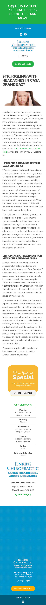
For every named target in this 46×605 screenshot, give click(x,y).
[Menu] (23, 601)
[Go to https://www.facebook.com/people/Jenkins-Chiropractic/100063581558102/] (21, 34)
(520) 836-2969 (23, 494)
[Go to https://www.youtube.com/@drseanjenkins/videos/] (25, 34)
